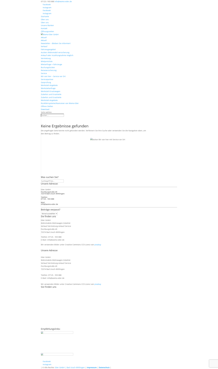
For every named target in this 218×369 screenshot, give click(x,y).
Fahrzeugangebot (48, 49)
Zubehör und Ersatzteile (51, 94)
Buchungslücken (48, 67)
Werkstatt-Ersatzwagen (50, 91)
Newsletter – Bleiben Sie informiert (56, 43)
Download (45, 109)
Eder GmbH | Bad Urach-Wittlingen (70, 367)
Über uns (45, 19)
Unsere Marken (47, 25)
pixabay (97, 244)
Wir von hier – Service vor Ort (53, 76)
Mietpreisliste (46, 61)
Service (44, 73)
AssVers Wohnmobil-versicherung (55, 52)
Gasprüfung (46, 82)
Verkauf (44, 46)
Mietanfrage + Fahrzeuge (51, 64)
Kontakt (44, 28)
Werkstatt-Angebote (49, 85)
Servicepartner (47, 79)
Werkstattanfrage (48, 88)
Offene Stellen (47, 106)
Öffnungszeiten (47, 31)
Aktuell (44, 37)
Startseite (45, 16)
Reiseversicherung (49, 70)
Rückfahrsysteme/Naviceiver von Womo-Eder (60, 103)
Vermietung (46, 58)
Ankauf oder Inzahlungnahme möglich (57, 55)
